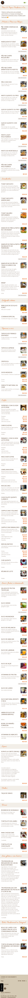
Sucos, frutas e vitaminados (13, 583)
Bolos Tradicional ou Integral (14, 922)
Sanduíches (6, 178)
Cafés (4, 400)
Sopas (4, 746)
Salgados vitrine (8, 300)
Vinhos (4, 788)
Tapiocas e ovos (8, 328)
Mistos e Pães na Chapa (12, 21)
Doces (4, 805)
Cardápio (1, 987)
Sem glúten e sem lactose (12, 856)
